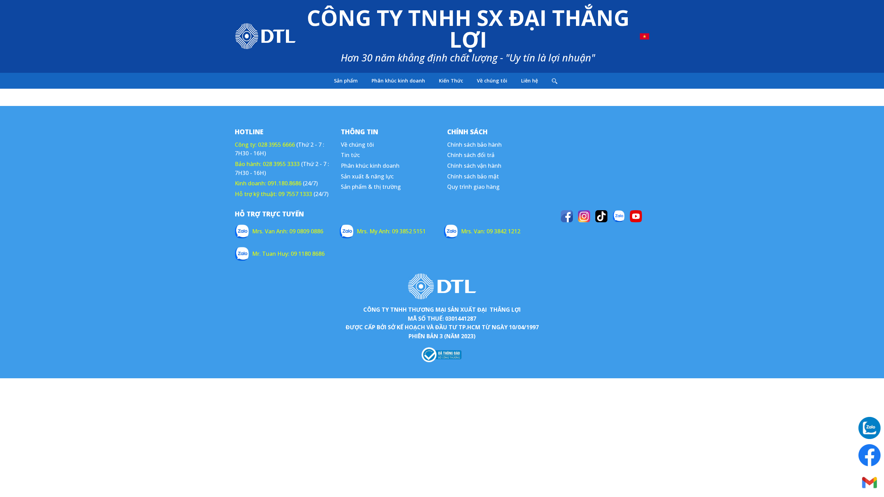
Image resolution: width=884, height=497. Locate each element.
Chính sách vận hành (474, 165)
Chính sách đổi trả (470, 155)
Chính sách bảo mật (473, 176)
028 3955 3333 (281, 164)
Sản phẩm (346, 80)
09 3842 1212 (503, 231)
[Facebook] (567, 216)
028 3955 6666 (276, 144)
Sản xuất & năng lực (367, 176)
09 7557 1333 (295, 194)
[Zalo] (619, 216)
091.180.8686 (284, 183)
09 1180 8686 (308, 253)
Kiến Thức (451, 80)
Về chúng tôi (492, 80)
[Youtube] (636, 216)
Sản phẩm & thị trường (371, 187)
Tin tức (350, 155)
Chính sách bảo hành (474, 144)
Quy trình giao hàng (473, 187)
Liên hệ (529, 80)
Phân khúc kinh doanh (398, 80)
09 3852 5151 (409, 231)
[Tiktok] (601, 216)
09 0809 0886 (306, 231)
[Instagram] (584, 216)
